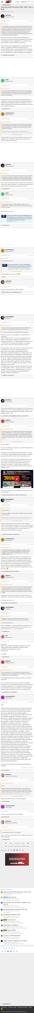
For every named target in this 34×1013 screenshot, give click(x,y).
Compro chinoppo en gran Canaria (15, 940)
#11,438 (31, 780)
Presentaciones (6, 912)
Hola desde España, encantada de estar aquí (15, 909)
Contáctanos (4, 1007)
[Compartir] (28, 21)
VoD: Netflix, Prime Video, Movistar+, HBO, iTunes (14, 928)
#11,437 (31, 702)
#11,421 (31, 21)
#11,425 (31, 198)
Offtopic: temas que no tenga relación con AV (13, 907)
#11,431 (31, 505)
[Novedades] (29, 1)
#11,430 (31, 426)
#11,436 (31, 667)
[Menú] (2, 1)
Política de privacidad (23, 1007)
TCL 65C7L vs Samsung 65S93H (11, 935)
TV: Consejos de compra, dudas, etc (11, 900)
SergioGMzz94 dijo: (6, 429)
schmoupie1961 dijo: (6, 783)
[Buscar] (32, 1)
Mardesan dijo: (5, 547)
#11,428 (31, 322)
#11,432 (31, 544)
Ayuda (30, 1007)
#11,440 (31, 827)
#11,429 (31, 405)
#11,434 (31, 613)
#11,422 (31, 85)
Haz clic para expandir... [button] (17, 134)
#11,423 (31, 118)
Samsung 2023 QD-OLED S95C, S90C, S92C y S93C (17, 892)
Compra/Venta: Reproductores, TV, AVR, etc (13, 922)
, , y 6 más (12, 292)
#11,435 (31, 641)
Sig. (23, 843)
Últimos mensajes (6, 889)
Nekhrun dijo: (5, 325)
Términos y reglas (12, 1007)
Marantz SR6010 (10, 930)
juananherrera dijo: (6, 202)
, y (11, 534)
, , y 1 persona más (15, 416)
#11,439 (31, 811)
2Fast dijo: (4, 24)
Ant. (11, 843)
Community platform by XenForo (13, 1011)
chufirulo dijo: (5, 88)
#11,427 (31, 286)
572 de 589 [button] (17, 843)
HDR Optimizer (10, 897)
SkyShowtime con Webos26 (10, 925)
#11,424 (31, 170)
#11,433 (31, 581)
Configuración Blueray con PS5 (11, 914)
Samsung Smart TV (7, 895)
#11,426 (31, 255)
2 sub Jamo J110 (10, 920)
